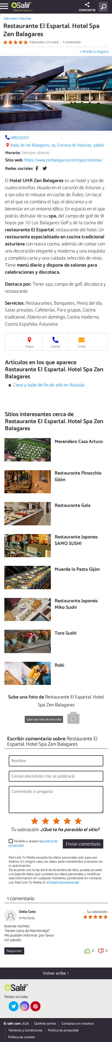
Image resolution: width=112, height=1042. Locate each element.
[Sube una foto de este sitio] (73, 719)
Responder (14, 951)
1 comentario (72, 42)
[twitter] (13, 1006)
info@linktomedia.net (63, 882)
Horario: (12, 153)
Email (82, 347)
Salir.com (10, 18)
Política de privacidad (63, 1030)
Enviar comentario (83, 844)
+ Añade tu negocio (94, 52)
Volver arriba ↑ (56, 973)
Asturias (25, 18)
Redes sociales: (19, 169)
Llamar (55, 347)
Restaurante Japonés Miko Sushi (76, 604)
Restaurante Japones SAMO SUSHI (76, 540)
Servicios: (15, 303)
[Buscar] (104, 6)
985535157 (20, 137)
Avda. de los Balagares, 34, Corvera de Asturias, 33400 (57, 145)
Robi (59, 665)
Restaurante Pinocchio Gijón (78, 476)
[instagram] (24, 1006)
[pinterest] (35, 1006)
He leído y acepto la (33, 843)
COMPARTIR (87, 10)
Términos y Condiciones (25, 1030)
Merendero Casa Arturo (79, 442)
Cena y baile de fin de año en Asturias (49, 385)
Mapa (29, 347)
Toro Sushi (65, 633)
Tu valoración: (25, 830)
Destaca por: (18, 284)
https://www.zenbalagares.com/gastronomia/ (63, 160)
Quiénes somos (45, 1024)
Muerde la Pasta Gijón (77, 569)
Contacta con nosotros (77, 1024)
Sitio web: (14, 160)
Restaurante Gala (73, 506)
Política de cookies (21, 1037)
